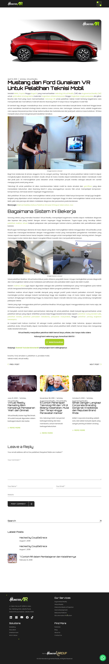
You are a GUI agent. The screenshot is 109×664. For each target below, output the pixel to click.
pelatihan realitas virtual (17, 223)
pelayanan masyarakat (60, 316)
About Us (57, 632)
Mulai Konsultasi (56, 342)
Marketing (12, 627)
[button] (103, 658)
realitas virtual (19, 286)
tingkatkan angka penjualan (82, 96)
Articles (23, 79)
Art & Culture (13, 635)
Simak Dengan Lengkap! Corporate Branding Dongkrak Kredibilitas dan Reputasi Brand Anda (86, 407)
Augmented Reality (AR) (91, 93)
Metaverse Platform (60, 613)
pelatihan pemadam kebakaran (36, 316)
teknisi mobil (12, 358)
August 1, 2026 (24, 541)
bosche (11, 356)
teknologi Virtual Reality (64, 93)
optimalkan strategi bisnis (22, 96)
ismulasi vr (23, 356)
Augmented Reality (47, 401)
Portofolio (57, 627)
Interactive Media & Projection (64, 607)
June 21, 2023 (13, 398)
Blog (55, 630)
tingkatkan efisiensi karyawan (53, 96)
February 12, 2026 (25, 560)
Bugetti (34, 93)
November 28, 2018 (47, 398)
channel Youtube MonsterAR (27, 348)
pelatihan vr (32, 356)
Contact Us (58, 635)
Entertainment (13, 632)
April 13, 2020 (12, 79)
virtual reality (23, 358)
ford (16, 356)
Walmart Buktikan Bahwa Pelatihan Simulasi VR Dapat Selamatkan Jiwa (45, 205)
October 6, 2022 (78, 398)
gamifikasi (88, 186)
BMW (16, 93)
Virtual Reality (32, 79)
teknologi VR (50, 99)
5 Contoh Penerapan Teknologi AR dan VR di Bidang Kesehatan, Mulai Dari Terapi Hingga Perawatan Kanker (54, 407)
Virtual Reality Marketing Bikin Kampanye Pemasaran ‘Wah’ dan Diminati (21, 406)
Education (12, 630)
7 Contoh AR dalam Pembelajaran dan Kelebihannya (47, 557)
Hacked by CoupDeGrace (33, 537)
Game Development (60, 610)
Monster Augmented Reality (51, 659)
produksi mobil (43, 356)
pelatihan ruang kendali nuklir (89, 314)
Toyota (22, 93)
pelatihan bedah (15, 316)
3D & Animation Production (63, 615)
